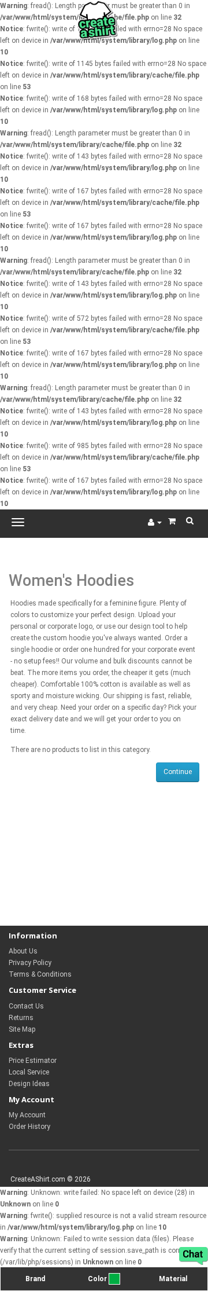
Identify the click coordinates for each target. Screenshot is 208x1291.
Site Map (22, 1029)
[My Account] (155, 522)
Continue (178, 772)
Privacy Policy (30, 963)
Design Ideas (29, 1084)
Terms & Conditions (40, 974)
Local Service (29, 1072)
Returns (21, 1018)
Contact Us (26, 1006)
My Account (27, 1115)
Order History (29, 1127)
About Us (23, 951)
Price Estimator (33, 1061)
